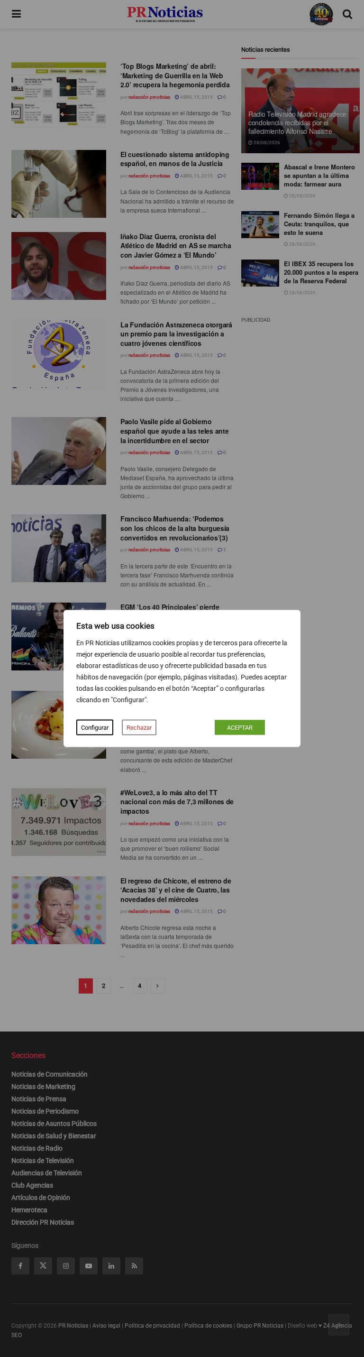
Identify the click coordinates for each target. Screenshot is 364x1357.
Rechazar (139, 727)
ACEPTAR (240, 727)
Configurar (95, 727)
